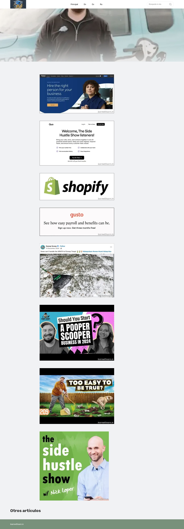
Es (93, 4)
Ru (101, 4)
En (85, 4)
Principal (74, 4)
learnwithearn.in (17, 524)
